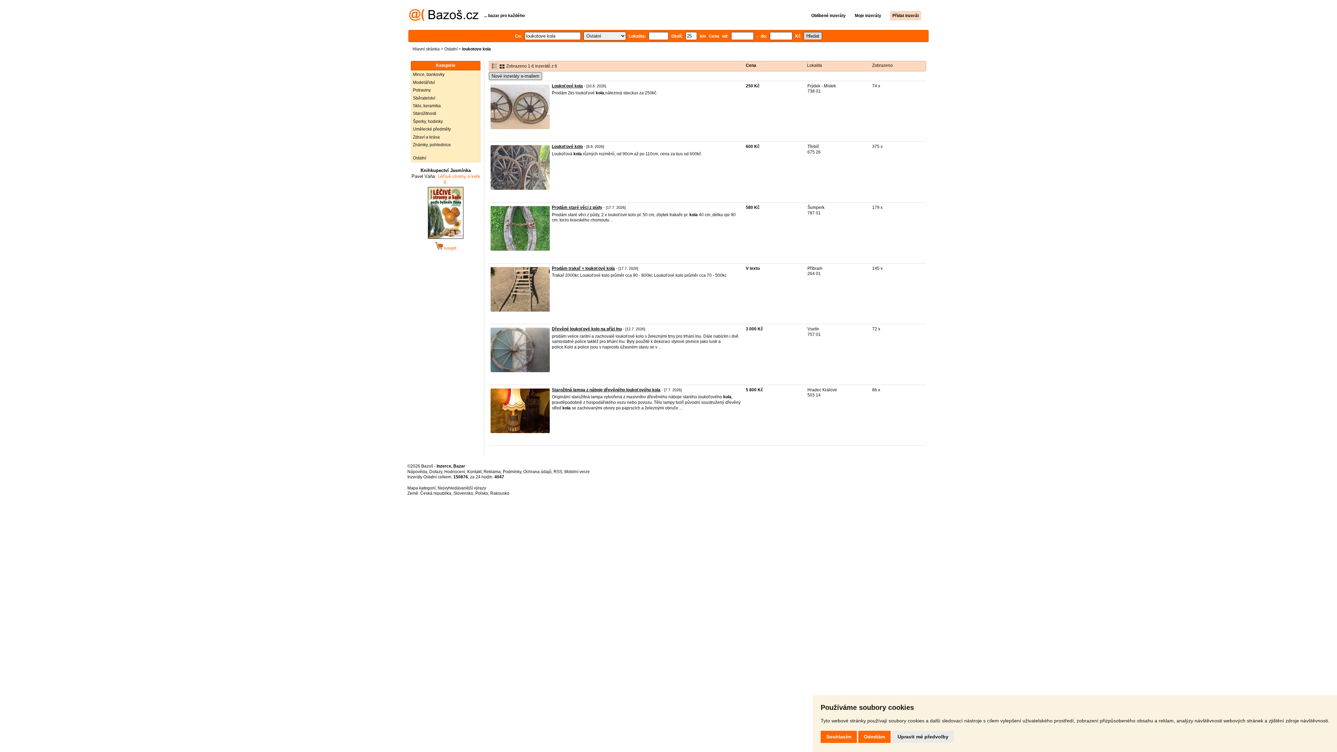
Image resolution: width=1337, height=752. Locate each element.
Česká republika (435, 493)
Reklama (492, 471)
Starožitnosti (424, 113)
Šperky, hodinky (428, 121)
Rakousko (499, 493)
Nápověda (417, 471)
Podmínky (512, 471)
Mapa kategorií (421, 488)
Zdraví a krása (426, 137)
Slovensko (463, 493)
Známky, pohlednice (432, 144)
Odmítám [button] (874, 736)
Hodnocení (454, 471)
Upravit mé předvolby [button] (923, 736)
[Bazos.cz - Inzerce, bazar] (443, 19)
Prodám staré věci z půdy (577, 207)
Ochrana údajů (537, 471)
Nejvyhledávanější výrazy (462, 488)
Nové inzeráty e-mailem (515, 76)
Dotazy (435, 471)
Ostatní (451, 49)
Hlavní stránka (426, 49)
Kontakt (474, 471)
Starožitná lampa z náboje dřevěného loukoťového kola (606, 389)
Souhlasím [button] (838, 736)
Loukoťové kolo (567, 146)
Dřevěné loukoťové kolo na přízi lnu (587, 329)
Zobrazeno (882, 65)
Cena (751, 65)
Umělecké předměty (432, 129)
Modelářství (424, 82)
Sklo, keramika (427, 105)
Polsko (481, 493)
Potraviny (422, 90)
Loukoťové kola (567, 86)
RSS (558, 471)
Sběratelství (424, 98)
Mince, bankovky (429, 74)
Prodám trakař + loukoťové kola (583, 268)
